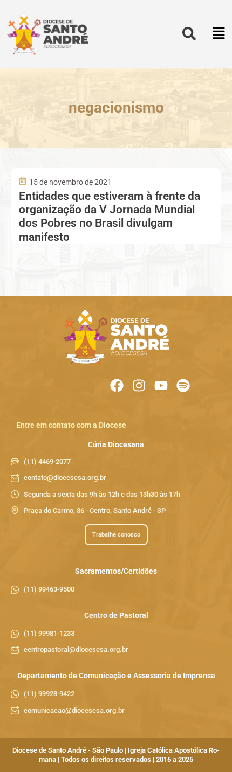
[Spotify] (183, 385)
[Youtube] (161, 385)
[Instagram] (139, 385)
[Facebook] (116, 385)
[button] (218, 34)
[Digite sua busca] (189, 34)
